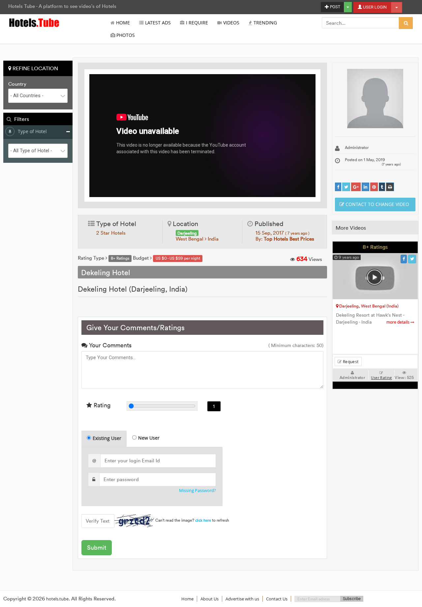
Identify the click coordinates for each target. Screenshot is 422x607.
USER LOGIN (374, 7)
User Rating (381, 377)
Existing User (107, 438)
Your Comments (109, 345)
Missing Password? (197, 490)
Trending (264, 23)
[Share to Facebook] (338, 187)
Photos (125, 35)
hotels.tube (57, 599)
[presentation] (104, 439)
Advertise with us (242, 599)
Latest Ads (157, 23)
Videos (230, 23)
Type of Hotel (32, 131)
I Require (196, 23)
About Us (209, 599)
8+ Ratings (375, 247)
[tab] (104, 439)
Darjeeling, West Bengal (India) (368, 305)
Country (17, 84)
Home (122, 23)
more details (398, 322)
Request (350, 361)
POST (334, 6)
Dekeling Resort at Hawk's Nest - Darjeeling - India (373, 318)
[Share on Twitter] (346, 187)
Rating (101, 405)
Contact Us (276, 599)
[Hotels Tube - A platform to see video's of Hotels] (34, 22)
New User (149, 438)
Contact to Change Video (376, 204)
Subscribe (352, 598)
